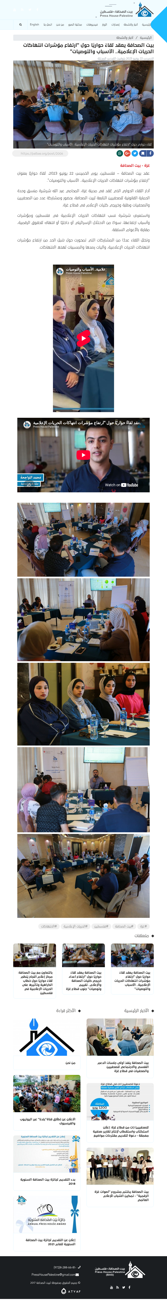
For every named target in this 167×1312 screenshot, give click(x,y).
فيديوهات (92, 24)
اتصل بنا (48, 24)
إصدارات (115, 24)
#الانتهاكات (49, 926)
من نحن (60, 24)
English (34, 24)
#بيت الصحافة (124, 926)
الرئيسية (147, 24)
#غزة (143, 926)
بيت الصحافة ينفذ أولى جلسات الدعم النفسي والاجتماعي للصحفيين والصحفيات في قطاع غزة (123, 1066)
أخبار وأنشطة (131, 24)
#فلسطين (101, 926)
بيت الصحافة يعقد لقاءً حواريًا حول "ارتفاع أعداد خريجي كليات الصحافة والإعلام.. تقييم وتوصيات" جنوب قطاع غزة (83, 980)
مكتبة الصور (75, 24)
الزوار (104, 24)
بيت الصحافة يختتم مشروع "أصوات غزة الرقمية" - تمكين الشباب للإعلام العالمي (121, 1195)
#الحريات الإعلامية (76, 926)
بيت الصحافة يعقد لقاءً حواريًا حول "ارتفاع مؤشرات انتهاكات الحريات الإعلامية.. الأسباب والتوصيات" (132, 980)
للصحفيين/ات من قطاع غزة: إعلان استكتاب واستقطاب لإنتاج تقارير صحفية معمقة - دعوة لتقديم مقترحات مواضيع (121, 1131)
